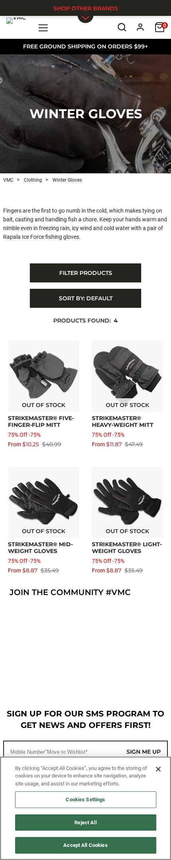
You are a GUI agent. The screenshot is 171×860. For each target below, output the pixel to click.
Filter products (85, 272)
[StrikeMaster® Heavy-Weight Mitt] (127, 376)
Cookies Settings (85, 799)
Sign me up (143, 751)
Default (86, 298)
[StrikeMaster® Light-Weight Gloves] (127, 502)
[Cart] (160, 27)
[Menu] (44, 27)
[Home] (16, 26)
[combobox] (85, 298)
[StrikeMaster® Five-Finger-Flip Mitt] (43, 376)
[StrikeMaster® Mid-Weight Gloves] (43, 502)
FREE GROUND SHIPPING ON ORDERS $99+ (85, 46)
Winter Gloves (85, 113)
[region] (85, 808)
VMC (8, 180)
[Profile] (141, 27)
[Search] (122, 27)
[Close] (158, 769)
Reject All (85, 822)
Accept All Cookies (85, 845)
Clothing (32, 180)
